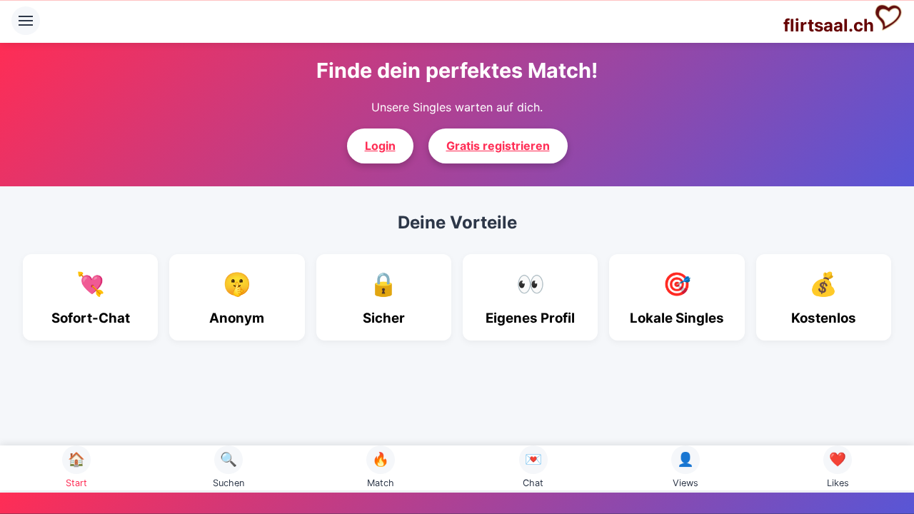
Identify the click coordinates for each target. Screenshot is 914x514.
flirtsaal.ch (828, 25)
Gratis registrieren (498, 145)
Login (380, 145)
